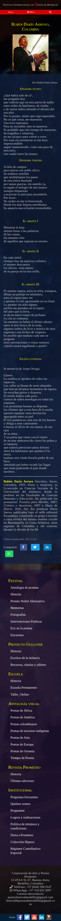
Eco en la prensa (21, 628)
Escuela (15, 673)
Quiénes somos (20, 804)
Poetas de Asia (20, 737)
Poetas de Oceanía (22, 751)
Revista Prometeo (24, 767)
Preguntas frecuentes (24, 797)
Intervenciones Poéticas (26, 621)
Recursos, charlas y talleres (28, 665)
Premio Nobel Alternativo (27, 601)
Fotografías (18, 614)
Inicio (10, 12)
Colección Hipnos (22, 842)
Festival (15, 580)
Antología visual (24, 703)
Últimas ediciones (22, 781)
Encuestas (17, 635)
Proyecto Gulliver (25, 644)
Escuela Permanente (23, 687)
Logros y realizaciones (25, 817)
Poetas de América (22, 717)
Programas (17, 810)
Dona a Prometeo (21, 835)
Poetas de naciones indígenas (29, 731)
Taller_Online (19, 694)
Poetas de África (21, 710)
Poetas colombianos (23, 724)
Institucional (20, 790)
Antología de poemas (24, 587)
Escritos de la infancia (25, 658)
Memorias (17, 608)
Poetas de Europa (21, 744)
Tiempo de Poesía (22, 758)
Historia (15, 594)
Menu (32, 12)
